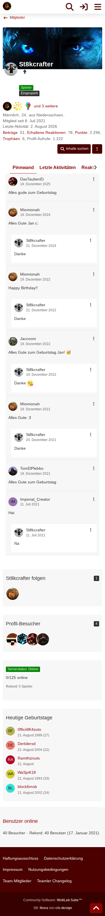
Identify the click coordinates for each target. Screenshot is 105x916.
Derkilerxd (27, 743)
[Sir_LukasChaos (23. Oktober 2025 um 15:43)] (43, 639)
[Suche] (69, 7)
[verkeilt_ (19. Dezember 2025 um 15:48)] (12, 639)
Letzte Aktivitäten (57, 167)
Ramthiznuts (29, 758)
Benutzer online (20, 821)
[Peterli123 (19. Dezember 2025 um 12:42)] (22, 639)
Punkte (81, 132)
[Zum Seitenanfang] (96, 908)
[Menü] (97, 7)
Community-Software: (52, 900)
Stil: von (52, 908)
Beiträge (10, 132)
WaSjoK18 (27, 772)
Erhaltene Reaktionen (46, 132)
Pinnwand (23, 167)
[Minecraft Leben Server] (7, 6)
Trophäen (11, 138)
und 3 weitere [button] (46, 106)
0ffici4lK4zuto (29, 729)
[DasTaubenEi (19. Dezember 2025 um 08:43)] (32, 639)
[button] (74, 149)
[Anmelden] (83, 7)
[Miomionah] (12, 594)
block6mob (27, 786)
